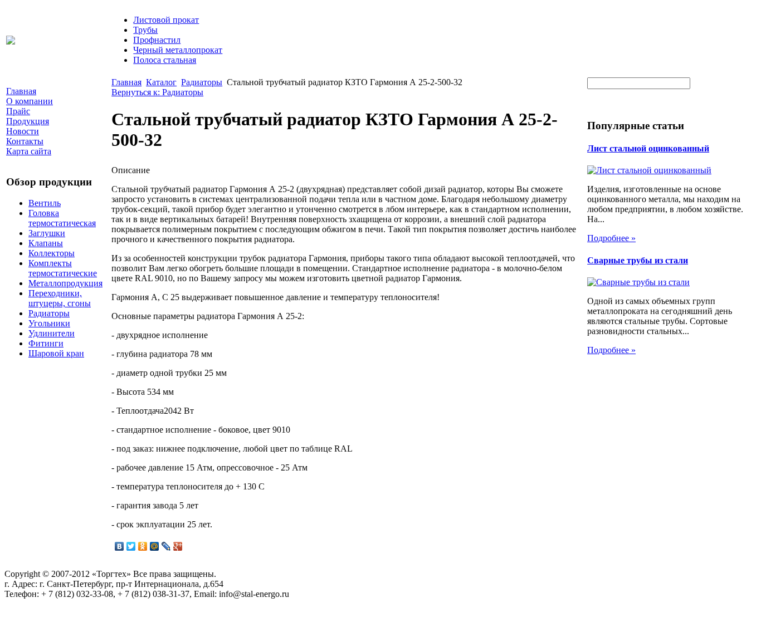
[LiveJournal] (166, 546)
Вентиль (44, 203)
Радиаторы (49, 313)
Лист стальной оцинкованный (648, 148)
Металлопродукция (65, 283)
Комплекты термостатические (62, 268)
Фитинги (46, 343)
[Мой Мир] (154, 546)
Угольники (49, 323)
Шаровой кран (56, 353)
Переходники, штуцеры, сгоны (59, 298)
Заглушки (46, 233)
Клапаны (45, 243)
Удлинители (51, 333)
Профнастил (157, 40)
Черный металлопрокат (177, 50)
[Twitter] (131, 546)
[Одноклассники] (143, 546)
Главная (126, 82)
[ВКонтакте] (119, 546)
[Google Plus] (178, 546)
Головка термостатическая (62, 218)
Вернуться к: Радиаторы (157, 92)
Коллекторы (51, 253)
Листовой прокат (166, 20)
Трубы (145, 30)
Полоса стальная (164, 60)
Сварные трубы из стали (637, 260)
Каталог (161, 82)
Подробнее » (611, 238)
